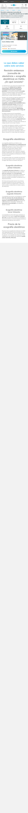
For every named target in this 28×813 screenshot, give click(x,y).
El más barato (14, 21)
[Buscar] (22, 5)
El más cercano (23, 21)
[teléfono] (5, 5)
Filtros (21, 28)
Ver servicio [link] (14, 51)
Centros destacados (5, 21)
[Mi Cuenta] (2, 5)
